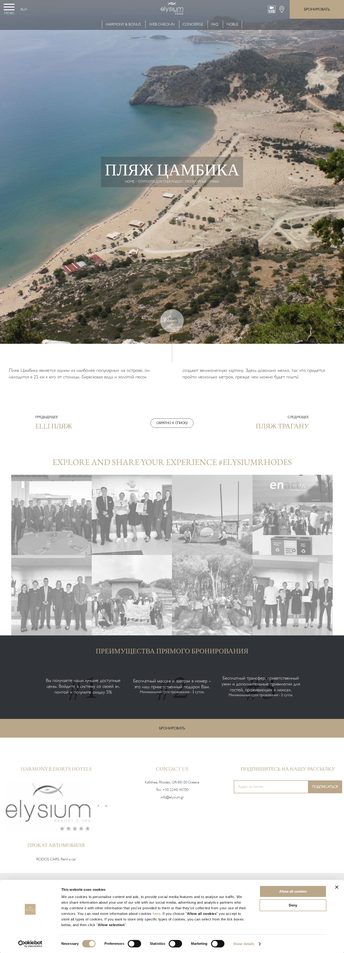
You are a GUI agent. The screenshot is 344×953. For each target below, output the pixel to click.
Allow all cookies (293, 891)
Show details (243, 944)
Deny (293, 905)
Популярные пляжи (202, 182)
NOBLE (232, 24)
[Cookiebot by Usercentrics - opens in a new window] (30, 943)
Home (129, 182)
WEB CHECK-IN (162, 24)
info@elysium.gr (172, 797)
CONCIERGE (193, 24)
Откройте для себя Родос (160, 182)
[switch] (134, 943)
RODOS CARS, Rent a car (56, 859)
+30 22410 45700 (175, 790)
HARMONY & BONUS (124, 24)
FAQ (214, 24)
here (156, 914)
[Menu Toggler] (9, 7)
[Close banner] (336, 887)
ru (23, 9)
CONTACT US (172, 768)
